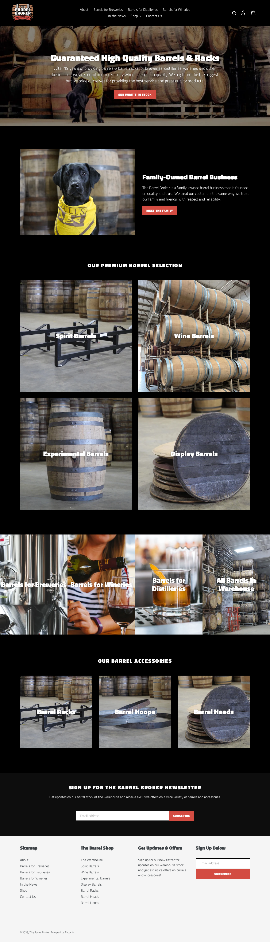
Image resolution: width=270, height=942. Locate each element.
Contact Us (28, 896)
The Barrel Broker (40, 932)
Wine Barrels (90, 872)
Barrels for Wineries (33, 878)
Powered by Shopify (62, 932)
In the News (28, 884)
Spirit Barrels (90, 866)
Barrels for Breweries (34, 866)
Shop (23, 890)
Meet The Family (159, 210)
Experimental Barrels (95, 878)
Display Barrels (91, 884)
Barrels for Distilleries (35, 872)
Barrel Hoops (90, 902)
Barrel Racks (90, 890)
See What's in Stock (134, 94)
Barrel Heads (90, 896)
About (24, 859)
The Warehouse (92, 859)
